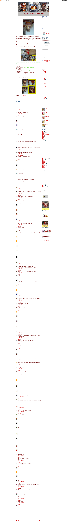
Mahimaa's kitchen (20, 155)
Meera (18, 199)
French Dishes (44, 154)
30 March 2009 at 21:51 (21, 228)
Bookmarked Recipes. (23, 95)
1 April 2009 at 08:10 (21, 435)
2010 (44, 69)
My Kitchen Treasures (44, 16)
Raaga (18, 444)
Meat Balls (43, 168)
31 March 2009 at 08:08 (21, 337)
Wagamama (43, 185)
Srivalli (18, 115)
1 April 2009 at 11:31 (21, 455)
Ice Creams (43, 159)
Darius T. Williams (20, 151)
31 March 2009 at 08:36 (21, 341)
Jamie (18, 343)
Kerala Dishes (44, 165)
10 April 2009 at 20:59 (21, 502)
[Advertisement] (22, 514)
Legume (43, 166)
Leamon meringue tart (46, 87)
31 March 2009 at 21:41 (21, 392)
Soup (43, 179)
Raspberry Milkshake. (46, 88)
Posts (44, 56)
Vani (18, 190)
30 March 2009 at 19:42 (21, 149)
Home (28, 520)
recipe (28, 48)
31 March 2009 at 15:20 (21, 368)
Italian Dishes (43, 163)
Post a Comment (18, 508)
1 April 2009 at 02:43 (21, 407)
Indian (43, 160)
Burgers (43, 138)
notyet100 (19, 470)
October (45, 73)
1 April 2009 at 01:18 (21, 396)
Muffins (43, 170)
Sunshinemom (19, 334)
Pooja (18, 123)
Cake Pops (43, 140)
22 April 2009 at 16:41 (21, 506)
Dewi (18, 140)
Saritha (18, 314)
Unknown (19, 310)
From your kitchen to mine (45, 155)
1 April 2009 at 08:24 (21, 442)
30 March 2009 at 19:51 (21, 161)
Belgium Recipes (44, 132)
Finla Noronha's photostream (46, 196)
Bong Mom (19, 361)
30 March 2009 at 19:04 (21, 117)
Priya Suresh (19, 235)
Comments (44, 57)
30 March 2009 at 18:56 (21, 113)
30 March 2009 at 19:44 (21, 153)
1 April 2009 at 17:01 (21, 477)
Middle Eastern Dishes (44, 169)
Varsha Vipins (19, 265)
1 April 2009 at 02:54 (21, 411)
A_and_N (19, 409)
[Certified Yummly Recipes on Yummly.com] (46, 61)
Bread (43, 136)
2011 (44, 68)
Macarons (43, 167)
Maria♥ (18, 492)
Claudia (19, 270)
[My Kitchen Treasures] (44, 27)
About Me (43, 52)
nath (18, 457)
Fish (42, 153)
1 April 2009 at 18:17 (21, 481)
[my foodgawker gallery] (47, 240)
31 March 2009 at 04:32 (21, 295)
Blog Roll (43, 135)
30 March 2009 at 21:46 (21, 224)
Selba (18, 421)
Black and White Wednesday (45, 134)
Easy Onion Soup (46, 124)
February (45, 97)
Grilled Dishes (44, 157)
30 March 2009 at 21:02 (21, 206)
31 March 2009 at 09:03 (21, 346)
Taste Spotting (44, 242)
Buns (43, 137)
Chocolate (43, 143)
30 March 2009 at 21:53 (21, 233)
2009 (44, 70)
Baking (43, 131)
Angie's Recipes (19, 203)
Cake (43, 139)
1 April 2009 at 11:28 (21, 451)
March (45, 80)
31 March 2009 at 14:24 (21, 359)
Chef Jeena (19, 389)
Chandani (19, 479)
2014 (44, 64)
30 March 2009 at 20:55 (21, 197)
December (45, 71)
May (44, 78)
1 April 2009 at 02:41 (21, 403)
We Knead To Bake (44, 186)
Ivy (18, 483)
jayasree (19, 339)
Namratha (19, 488)
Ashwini (19, 195)
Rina (18, 384)
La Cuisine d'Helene (20, 111)
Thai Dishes (43, 181)
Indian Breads (44, 161)
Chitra (18, 466)
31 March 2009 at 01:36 (21, 268)
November (45, 72)
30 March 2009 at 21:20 (21, 220)
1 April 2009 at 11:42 (21, 460)
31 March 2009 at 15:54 (21, 372)
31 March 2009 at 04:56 (21, 304)
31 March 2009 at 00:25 (21, 247)
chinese (43, 142)
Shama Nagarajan (20, 348)
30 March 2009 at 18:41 (21, 109)
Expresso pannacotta (18, 46)
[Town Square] (44, 237)
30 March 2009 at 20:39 (21, 188)
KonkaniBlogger (19, 302)
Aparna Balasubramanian (20, 378)
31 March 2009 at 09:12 (21, 350)
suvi (18, 306)
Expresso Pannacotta (19, 18)
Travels (43, 183)
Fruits (43, 156)
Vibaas (18, 274)
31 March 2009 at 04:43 (21, 300)
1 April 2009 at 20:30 (21, 486)
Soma (18, 222)
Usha (18, 366)
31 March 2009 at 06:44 (21, 328)
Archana (19, 462)
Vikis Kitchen (19, 413)
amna (18, 288)
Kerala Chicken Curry (46, 112)
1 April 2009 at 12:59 (21, 464)
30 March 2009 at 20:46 (21, 193)
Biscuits (43, 133)
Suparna (19, 398)
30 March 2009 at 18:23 (21, 105)
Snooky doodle (19, 239)
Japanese (43, 164)
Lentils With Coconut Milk (47, 120)
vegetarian (43, 184)
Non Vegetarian (44, 171)
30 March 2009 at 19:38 (21, 144)
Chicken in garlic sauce (46, 84)
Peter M (19, 370)
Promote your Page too (44, 28)
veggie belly (19, 417)
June (44, 77)
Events (43, 152)
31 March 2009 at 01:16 (21, 263)
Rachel (18, 159)
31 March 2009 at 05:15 (21, 308)
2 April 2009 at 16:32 (21, 498)
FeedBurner (48, 46)
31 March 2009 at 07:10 (21, 332)
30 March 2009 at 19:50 (21, 157)
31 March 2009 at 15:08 (21, 364)
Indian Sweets (44, 162)
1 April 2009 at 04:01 (21, 415)
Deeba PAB (19, 278)
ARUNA (19, 504)
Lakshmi (19, 284)
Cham (18, 119)
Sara (18, 208)
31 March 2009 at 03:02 (21, 282)
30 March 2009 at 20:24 (21, 170)
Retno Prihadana (19, 352)
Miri (18, 453)
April (44, 79)
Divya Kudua (19, 297)
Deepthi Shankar (19, 163)
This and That (44, 182)
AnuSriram (19, 226)
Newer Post (17, 520)
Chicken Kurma (46, 108)
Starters (43, 180)
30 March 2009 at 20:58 (21, 201)
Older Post (40, 520)
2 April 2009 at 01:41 (21, 490)
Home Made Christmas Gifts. (45, 158)
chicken (43, 141)
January (45, 98)
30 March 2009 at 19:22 (21, 138)
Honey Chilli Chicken (46, 116)
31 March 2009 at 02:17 (21, 272)
